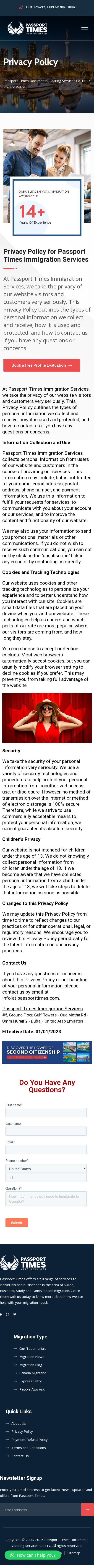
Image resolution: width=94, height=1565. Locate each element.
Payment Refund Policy (29, 1439)
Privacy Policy (22, 1431)
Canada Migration (33, 1373)
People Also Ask (31, 1389)
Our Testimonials (32, 1348)
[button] (33, 1555)
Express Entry (30, 1381)
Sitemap (74, 1552)
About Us (18, 1423)
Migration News (31, 1356)
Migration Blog (30, 1364)
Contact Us (20, 1456)
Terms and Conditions (28, 1447)
